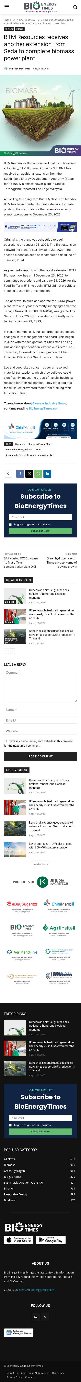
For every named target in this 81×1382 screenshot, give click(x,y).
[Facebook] (20, 474)
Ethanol (9, 622)
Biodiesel (10, 601)
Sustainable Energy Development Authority (29, 454)
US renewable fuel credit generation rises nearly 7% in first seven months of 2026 (51, 614)
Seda (38, 449)
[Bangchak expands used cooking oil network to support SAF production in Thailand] (15, 636)
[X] (29, 474)
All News (18, 19)
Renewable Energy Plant (19, 449)
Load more (39, 864)
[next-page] (12, 650)
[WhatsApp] (38, 474)
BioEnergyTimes (21, 68)
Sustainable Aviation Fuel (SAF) (11, 640)
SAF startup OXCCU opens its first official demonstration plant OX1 (21, 562)
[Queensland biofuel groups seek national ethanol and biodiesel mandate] (15, 596)
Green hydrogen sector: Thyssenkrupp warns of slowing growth (62, 562)
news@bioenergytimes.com (36, 1290)
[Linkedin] (47, 474)
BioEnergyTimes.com (44, 408)
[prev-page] (6, 650)
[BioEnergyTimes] (6, 69)
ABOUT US (40, 1263)
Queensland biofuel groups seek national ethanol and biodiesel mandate (49, 593)
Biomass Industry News (49, 403)
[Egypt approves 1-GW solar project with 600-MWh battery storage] (15, 849)
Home (7, 19)
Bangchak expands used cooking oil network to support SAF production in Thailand (52, 634)
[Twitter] (45, 1317)
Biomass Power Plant (40, 443)
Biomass (30, 19)
